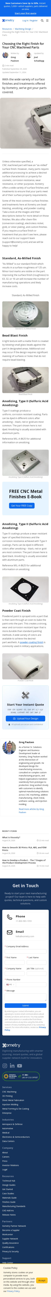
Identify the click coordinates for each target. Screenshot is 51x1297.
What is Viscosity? (11, 837)
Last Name (33, 957)
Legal (4, 1169)
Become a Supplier (11, 1230)
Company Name (13, 968)
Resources (7, 28)
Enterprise (6, 1113)
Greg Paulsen (15, 59)
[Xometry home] (8, 20)
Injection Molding (10, 1104)
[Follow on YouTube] (19, 1065)
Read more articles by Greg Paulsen (31, 810)
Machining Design (23, 28)
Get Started (7, 1189)
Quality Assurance (10, 1243)
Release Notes (9, 1214)
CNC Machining (9, 1091)
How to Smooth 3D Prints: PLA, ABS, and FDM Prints (24, 848)
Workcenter (7, 1234)
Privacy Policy (13, 1291)
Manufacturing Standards (13, 1206)
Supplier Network (10, 1238)
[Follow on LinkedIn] (12, 1065)
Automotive (7, 1128)
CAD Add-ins (8, 1210)
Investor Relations (10, 1165)
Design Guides (8, 1185)
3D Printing (7, 1096)
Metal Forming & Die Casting (15, 1108)
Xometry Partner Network (14, 1226)
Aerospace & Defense (12, 1124)
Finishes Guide (8, 1202)
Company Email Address (17, 946)
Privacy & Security (10, 1251)
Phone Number (12, 979)
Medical (5, 1132)
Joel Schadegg (39, 59)
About (5, 1152)
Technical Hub (8, 1180)
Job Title (35, 968)
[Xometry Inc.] (25, 1045)
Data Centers (8, 1141)
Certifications (8, 1247)
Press (4, 1161)
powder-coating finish (31, 642)
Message (10, 990)
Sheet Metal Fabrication (13, 1100)
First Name (11, 957)
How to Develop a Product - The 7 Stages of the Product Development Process (24, 861)
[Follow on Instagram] (4, 1065)
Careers (5, 1156)
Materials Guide (9, 1197)
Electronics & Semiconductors (16, 1137)
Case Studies (8, 1193)
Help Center (7, 1262)
